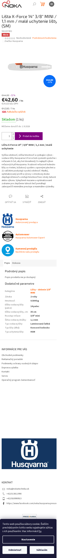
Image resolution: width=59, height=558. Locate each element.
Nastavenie (28, 539)
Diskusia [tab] (16, 263)
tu (40, 531)
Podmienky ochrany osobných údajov (20, 363)
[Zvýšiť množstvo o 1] (13, 134)
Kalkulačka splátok (16, 112)
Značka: (13, 41)
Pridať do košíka (31, 136)
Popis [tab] (7, 263)
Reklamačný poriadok (12, 359)
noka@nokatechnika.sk (18, 489)
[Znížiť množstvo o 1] (13, 138)
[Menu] (51, 4)
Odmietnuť (14, 550)
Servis (5, 376)
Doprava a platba (10, 367)
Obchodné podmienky (12, 355)
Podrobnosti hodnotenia (44, 38)
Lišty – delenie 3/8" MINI (40, 291)
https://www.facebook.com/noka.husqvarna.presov (32, 503)
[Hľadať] (34, 4)
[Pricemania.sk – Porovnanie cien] (29, 516)
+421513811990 (14, 493)
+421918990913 (14, 498)
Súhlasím (41, 550)
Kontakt (5, 371)
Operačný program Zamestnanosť (18, 380)
